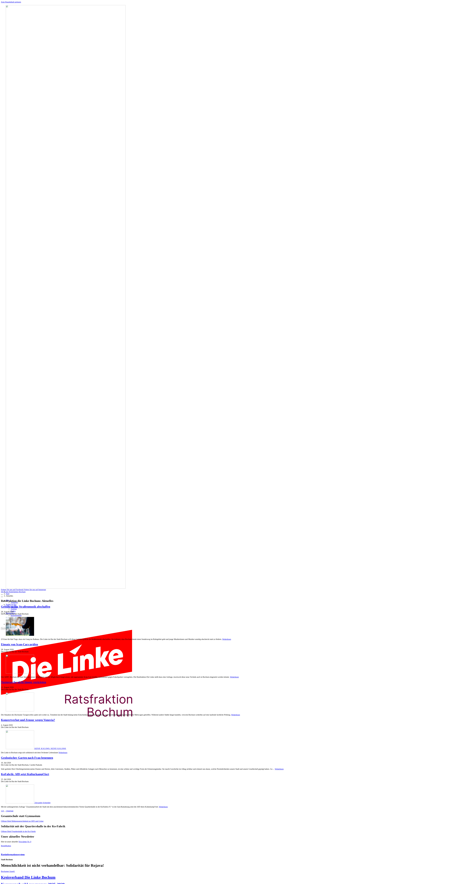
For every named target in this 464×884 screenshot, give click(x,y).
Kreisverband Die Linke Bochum (28, 877)
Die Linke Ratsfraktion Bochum (13, 592)
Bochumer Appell (8, 871)
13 (7, 811)
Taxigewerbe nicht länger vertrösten (23, 682)
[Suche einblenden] (2, 594)
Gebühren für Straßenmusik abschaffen (25, 606)
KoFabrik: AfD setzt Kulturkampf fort (25, 774)
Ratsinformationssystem (13, 854)
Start (7, 594)
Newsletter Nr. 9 (25, 842)
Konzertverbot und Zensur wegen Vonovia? (28, 719)
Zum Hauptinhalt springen (11, 2)
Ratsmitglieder (16, 615)
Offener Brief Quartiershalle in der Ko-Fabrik (18, 831)
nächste (10, 811)
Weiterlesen (226, 639)
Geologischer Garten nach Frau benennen (27, 757)
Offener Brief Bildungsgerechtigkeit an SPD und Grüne (22, 821)
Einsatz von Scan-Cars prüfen (19, 644)
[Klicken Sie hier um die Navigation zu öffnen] (2, 596)
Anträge (14, 609)
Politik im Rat (11, 605)
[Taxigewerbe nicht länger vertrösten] (232, 702)
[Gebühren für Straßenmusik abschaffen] (232, 626)
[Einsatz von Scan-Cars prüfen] (232, 664)
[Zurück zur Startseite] (71, 724)
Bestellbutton (6, 846)
